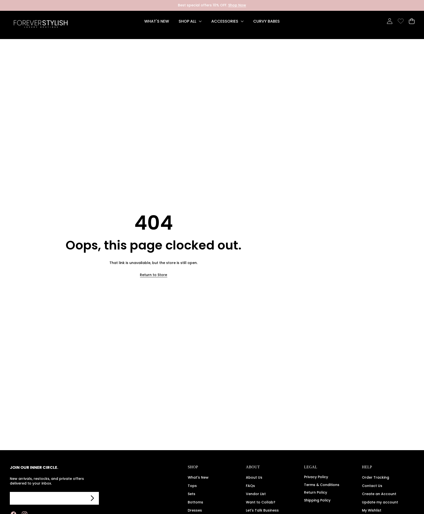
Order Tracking (375, 477)
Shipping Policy (317, 500)
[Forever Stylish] (40, 25)
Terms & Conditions (321, 484)
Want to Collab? (260, 502)
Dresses (195, 510)
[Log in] (389, 21)
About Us (254, 477)
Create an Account (379, 493)
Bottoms (195, 502)
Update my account (380, 502)
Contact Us (372, 485)
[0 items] (411, 21)
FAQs (250, 485)
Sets (191, 493)
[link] (400, 21)
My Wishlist (371, 510)
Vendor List (256, 493)
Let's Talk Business (262, 510)
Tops (192, 485)
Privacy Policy (316, 476)
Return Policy (315, 492)
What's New (198, 477)
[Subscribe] (92, 498)
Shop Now (237, 5)
